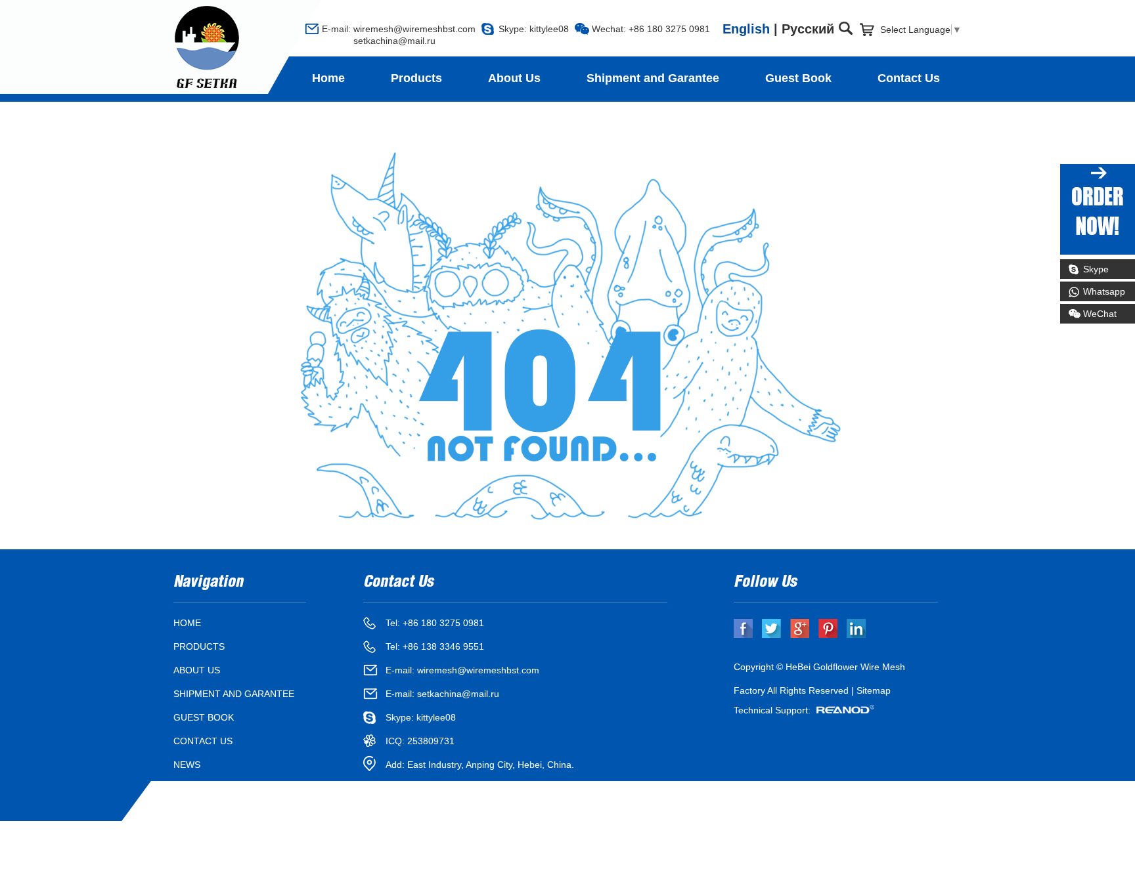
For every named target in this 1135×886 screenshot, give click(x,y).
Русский (808, 29)
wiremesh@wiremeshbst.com (414, 29)
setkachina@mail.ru (378, 40)
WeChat (1100, 313)
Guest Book (798, 78)
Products (416, 78)
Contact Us (909, 78)
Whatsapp (1104, 291)
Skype (1096, 269)
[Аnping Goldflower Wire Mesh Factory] (207, 47)
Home (328, 78)
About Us (514, 78)
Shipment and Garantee (653, 78)
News (186, 764)
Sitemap (874, 690)
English (746, 29)
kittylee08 (549, 29)
